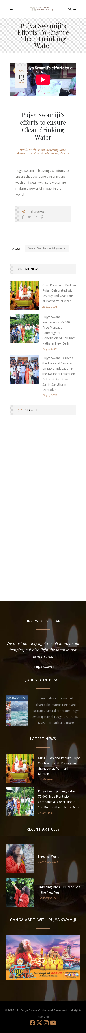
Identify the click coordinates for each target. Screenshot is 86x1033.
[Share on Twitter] (29, 217)
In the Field (37, 149)
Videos (64, 153)
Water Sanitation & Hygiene (46, 248)
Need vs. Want (48, 856)
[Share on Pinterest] (42, 217)
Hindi (23, 149)
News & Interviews (45, 153)
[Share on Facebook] (23, 217)
